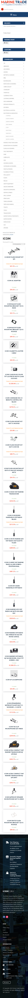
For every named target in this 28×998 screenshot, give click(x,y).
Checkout (5, 932)
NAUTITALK (8, 130)
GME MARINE (9, 124)
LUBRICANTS (7, 157)
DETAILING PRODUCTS (9, 104)
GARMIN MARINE (10, 121)
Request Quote (7, 955)
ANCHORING (7, 69)
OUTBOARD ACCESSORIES (10, 166)
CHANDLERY (7, 89)
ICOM (7, 127)
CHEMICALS (6, 92)
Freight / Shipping (7, 950)
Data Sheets (6, 947)
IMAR (5, 154)
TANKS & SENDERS (8, 201)
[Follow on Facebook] (4, 917)
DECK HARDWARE (8, 101)
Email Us (8, 969)
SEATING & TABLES (8, 192)
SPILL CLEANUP (7, 195)
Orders (4, 937)
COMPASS (8, 115)
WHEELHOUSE (7, 222)
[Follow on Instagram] (7, 917)
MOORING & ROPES (8, 163)
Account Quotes (7, 939)
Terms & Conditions (8, 952)
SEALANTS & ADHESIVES (9, 189)
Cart (4, 930)
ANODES (6, 72)
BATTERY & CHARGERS (9, 75)
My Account (6, 934)
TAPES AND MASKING (9, 204)
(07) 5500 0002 (10, 965)
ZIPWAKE (6, 227)
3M (4, 63)
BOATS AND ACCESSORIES (10, 83)
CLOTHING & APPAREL (9, 98)
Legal (4, 957)
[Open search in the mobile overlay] (14, 9)
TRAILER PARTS (7, 213)
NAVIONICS (8, 133)
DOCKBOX (6, 107)
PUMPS (5, 177)
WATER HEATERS (8, 219)
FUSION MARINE (10, 118)
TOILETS (6, 207)
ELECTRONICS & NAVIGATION (10, 113)
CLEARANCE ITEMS (8, 95)
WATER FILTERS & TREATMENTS (11, 216)
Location (8, 973)
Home (4, 232)
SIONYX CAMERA (10, 139)
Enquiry (7, 982)
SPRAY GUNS (7, 198)
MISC (5, 160)
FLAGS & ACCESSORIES (9, 148)
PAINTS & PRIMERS (8, 169)
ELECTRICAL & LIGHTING (9, 110)
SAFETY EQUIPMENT (8, 183)
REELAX (5, 180)
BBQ (5, 77)
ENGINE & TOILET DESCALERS (11, 142)
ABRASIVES (6, 66)
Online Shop (6, 927)
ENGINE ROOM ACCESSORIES (10, 145)
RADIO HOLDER (9, 136)
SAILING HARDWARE (8, 186)
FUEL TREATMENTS (8, 151)
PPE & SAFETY (7, 175)
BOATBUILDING (7, 80)
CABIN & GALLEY (7, 86)
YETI (5, 225)
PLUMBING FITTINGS (8, 172)
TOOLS (5, 210)
